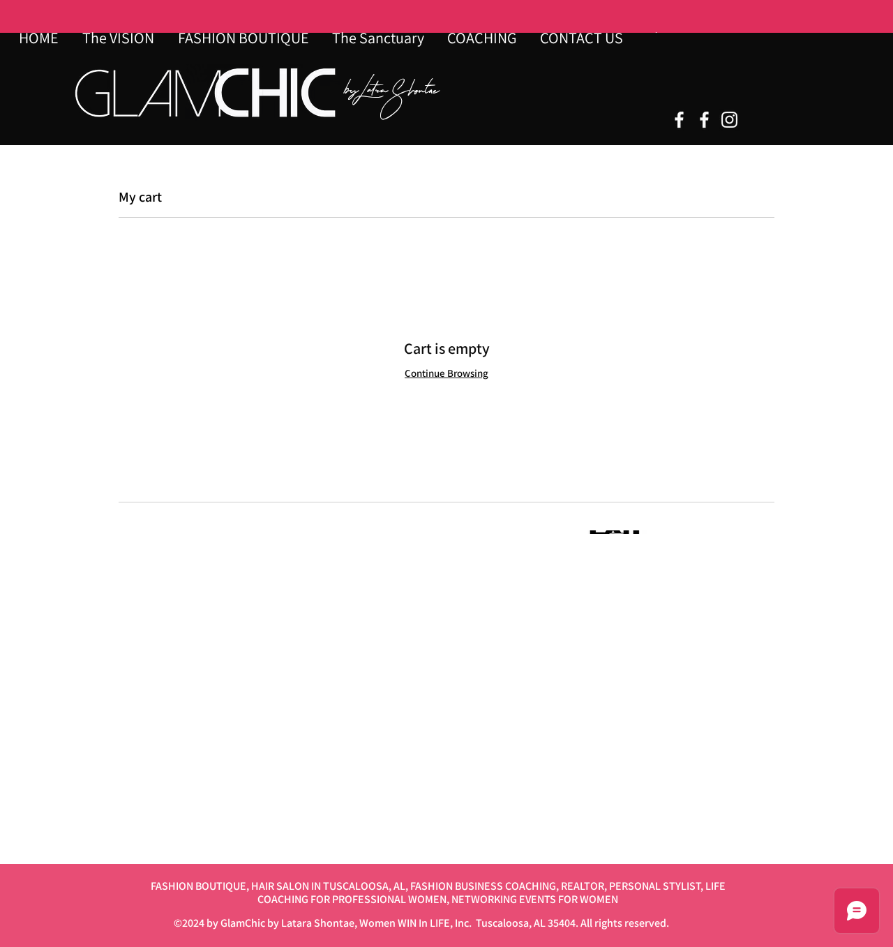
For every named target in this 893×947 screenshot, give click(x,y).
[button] (379, 37)
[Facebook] (679, 120)
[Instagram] (729, 120)
